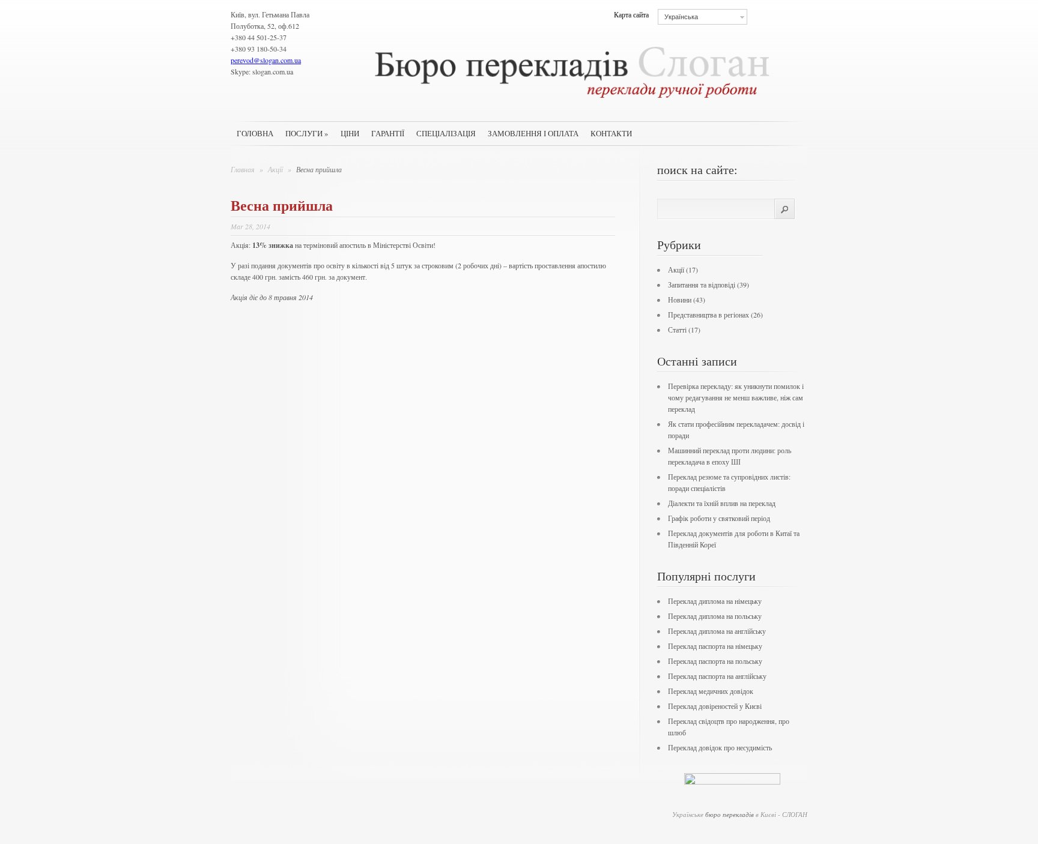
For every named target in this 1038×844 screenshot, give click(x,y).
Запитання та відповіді (701, 284)
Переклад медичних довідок (710, 691)
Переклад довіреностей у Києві (715, 706)
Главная (243, 169)
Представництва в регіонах (708, 314)
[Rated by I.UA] (732, 781)
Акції (276, 169)
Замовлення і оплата (533, 133)
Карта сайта (631, 14)
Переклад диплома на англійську (717, 631)
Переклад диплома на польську (715, 616)
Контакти (611, 133)
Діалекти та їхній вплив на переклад (721, 503)
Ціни (350, 133)
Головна (255, 133)
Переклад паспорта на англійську (717, 676)
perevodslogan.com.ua (266, 60)
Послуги (307, 133)
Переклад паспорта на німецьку (715, 646)
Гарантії (387, 133)
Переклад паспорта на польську (715, 661)
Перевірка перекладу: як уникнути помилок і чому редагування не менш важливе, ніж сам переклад (736, 397)
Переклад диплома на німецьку (715, 601)
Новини (679, 299)
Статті (677, 329)
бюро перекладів (729, 814)
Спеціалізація (446, 133)
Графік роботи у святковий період (719, 518)
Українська (681, 16)
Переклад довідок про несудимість (720, 747)
